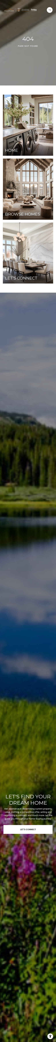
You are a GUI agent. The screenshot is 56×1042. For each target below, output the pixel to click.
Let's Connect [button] (28, 829)
